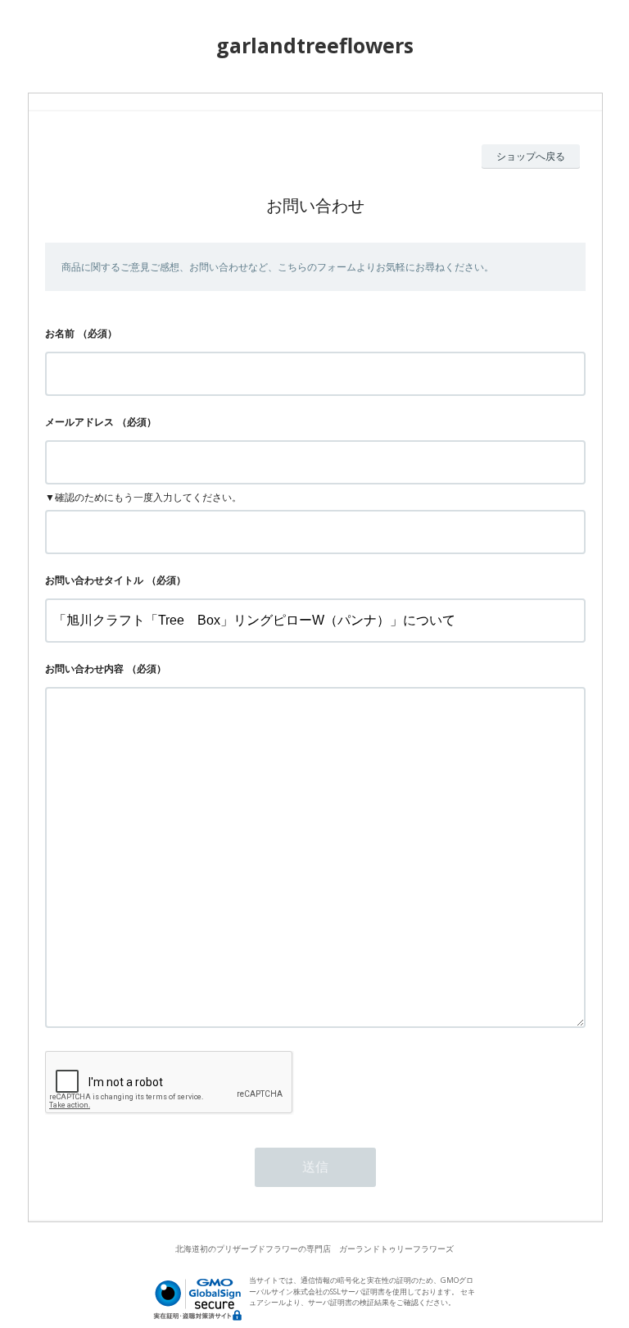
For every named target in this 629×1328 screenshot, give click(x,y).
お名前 (60, 333)
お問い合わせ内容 (84, 668)
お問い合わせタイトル (94, 580)
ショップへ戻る (530, 156)
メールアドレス (79, 422)
